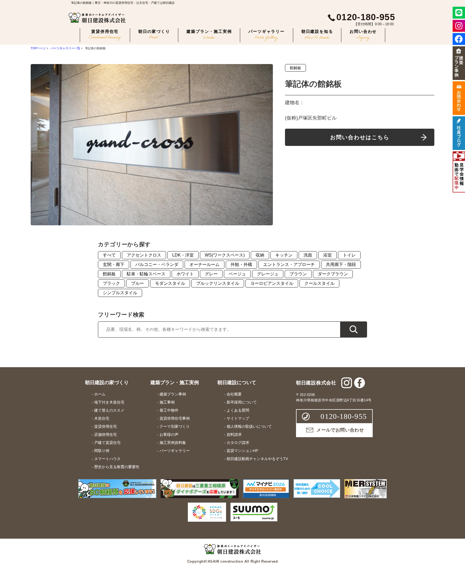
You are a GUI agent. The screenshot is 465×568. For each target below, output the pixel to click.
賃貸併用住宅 (104, 31)
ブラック (111, 283)
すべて (109, 255)
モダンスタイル (170, 283)
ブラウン (298, 274)
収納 (260, 255)
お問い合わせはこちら (359, 137)
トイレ (349, 255)
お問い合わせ (363, 31)
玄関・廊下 (113, 264)
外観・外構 (241, 264)
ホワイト (185, 274)
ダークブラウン (333, 274)
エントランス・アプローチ (289, 264)
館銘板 (295, 68)
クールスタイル (319, 283)
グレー (211, 274)
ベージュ (237, 274)
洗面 (308, 255)
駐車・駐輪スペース (146, 274)
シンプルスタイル (120, 292)
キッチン (284, 255)
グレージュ (268, 274)
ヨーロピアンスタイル (271, 283)
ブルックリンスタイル (217, 283)
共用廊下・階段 (341, 264)
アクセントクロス (144, 255)
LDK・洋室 (183, 255)
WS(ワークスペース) (225, 255)
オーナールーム (204, 264)
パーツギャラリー (266, 31)
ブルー (137, 283)
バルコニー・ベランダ (156, 264)
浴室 (327, 255)
